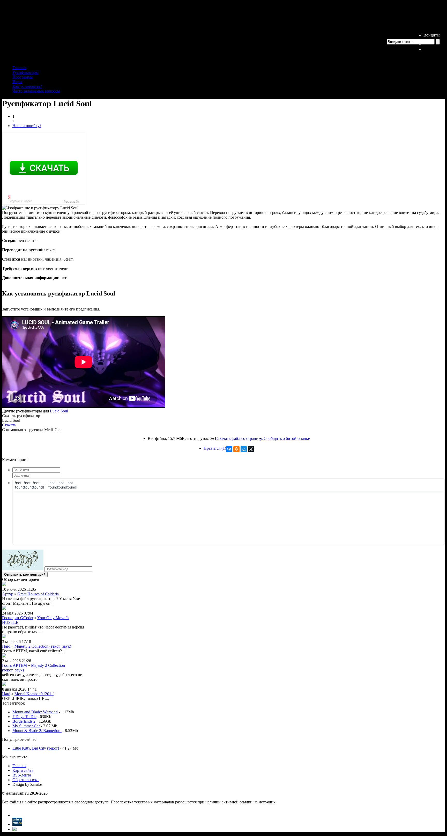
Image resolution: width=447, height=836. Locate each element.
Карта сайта (22, 770)
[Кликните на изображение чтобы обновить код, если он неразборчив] (22, 569)
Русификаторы (25, 72)
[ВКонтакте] (229, 449)
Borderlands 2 (23, 721)
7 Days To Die (24, 716)
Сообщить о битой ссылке (287, 438)
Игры (17, 81)
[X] (251, 449)
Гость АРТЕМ (14, 665)
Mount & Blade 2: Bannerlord (37, 730)
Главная (19, 67)
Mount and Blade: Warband (35, 712)
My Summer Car (26, 726)
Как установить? (27, 86)
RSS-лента (21, 775)
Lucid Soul (59, 411)
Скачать (9, 425)
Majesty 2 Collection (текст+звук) (42, 646)
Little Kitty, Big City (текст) (35, 748)
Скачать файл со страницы (240, 438)
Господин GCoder (17, 618)
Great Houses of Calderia (38, 594)
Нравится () (215, 448)
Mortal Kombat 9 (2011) (34, 694)
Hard (6, 646)
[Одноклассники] (236, 449)
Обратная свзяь (25, 780)
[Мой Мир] (244, 449)
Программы (22, 77)
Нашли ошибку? (26, 125)
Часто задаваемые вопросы (36, 91)
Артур (7, 594)
